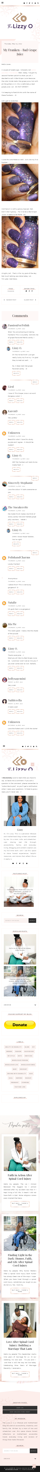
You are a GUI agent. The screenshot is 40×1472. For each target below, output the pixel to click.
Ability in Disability (13, 1047)
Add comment (32, 743)
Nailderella (15, 700)
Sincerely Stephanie (20, 482)
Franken (11, 291)
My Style (11, 1055)
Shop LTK (20, 1407)
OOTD (20, 1055)
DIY (33, 1047)
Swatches (28, 1055)
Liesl (11, 386)
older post (29, 300)
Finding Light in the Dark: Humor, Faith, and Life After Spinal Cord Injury (20, 981)
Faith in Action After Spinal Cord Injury (20, 949)
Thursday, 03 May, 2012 (16, 328)
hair (31, 1073)
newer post (11, 300)
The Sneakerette (18, 507)
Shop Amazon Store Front (20, 1411)
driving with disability (16, 1073)
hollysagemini (17, 678)
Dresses (9, 1051)
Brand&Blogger (11, 1469)
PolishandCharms (19, 557)
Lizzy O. (17, 348)
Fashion (18, 1051)
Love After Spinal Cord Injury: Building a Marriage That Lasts (20, 1345)
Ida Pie (12, 624)
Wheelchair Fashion (20, 1060)
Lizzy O (12, 1468)
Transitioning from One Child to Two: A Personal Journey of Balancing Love (20, 891)
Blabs (27, 1047)
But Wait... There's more (20, 1204)
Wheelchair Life (11, 1064)
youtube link (20, 1087)
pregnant (15, 1082)
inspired (19, 1078)
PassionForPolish (18, 325)
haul (11, 1078)
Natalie (12, 602)
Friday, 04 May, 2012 (15, 682)
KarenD (13, 411)
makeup (28, 1078)
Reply (11, 342)
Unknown (14, 432)
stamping (25, 1082)
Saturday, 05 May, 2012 (16, 725)
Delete (20, 342)
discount (23, 1069)
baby (15, 1069)
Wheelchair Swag (28, 1064)
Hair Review (29, 1051)
